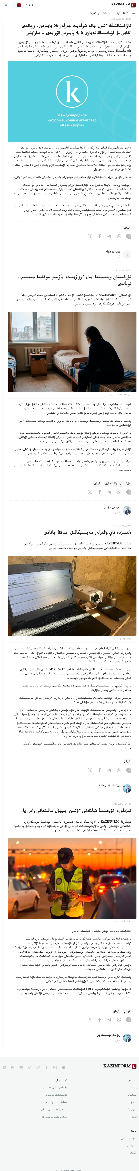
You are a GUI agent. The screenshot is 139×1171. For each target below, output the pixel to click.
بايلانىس (131, 1146)
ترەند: (133, 13)
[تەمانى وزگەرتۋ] (17, 5)
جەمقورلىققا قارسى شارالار (54, 1110)
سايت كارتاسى (128, 1139)
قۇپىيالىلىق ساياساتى (56, 1095)
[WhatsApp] (119, 237)
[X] (90, 237)
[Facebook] (99, 237)
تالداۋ (133, 1103)
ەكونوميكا (131, 1110)
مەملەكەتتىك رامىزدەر (56, 1103)
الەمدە (133, 1117)
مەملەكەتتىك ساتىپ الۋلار (54, 1117)
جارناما (132, 1153)
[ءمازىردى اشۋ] (5, 5)
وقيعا (111, 14)
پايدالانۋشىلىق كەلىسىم (55, 1088)
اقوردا (93, 14)
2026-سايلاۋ (122, 14)
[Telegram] (109, 237)
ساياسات (132, 1095)
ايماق (127, 228)
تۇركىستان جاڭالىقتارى (117, 484)
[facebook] (46, 1067)
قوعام (127, 1012)
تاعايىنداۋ (102, 14)
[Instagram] (128, 237)
